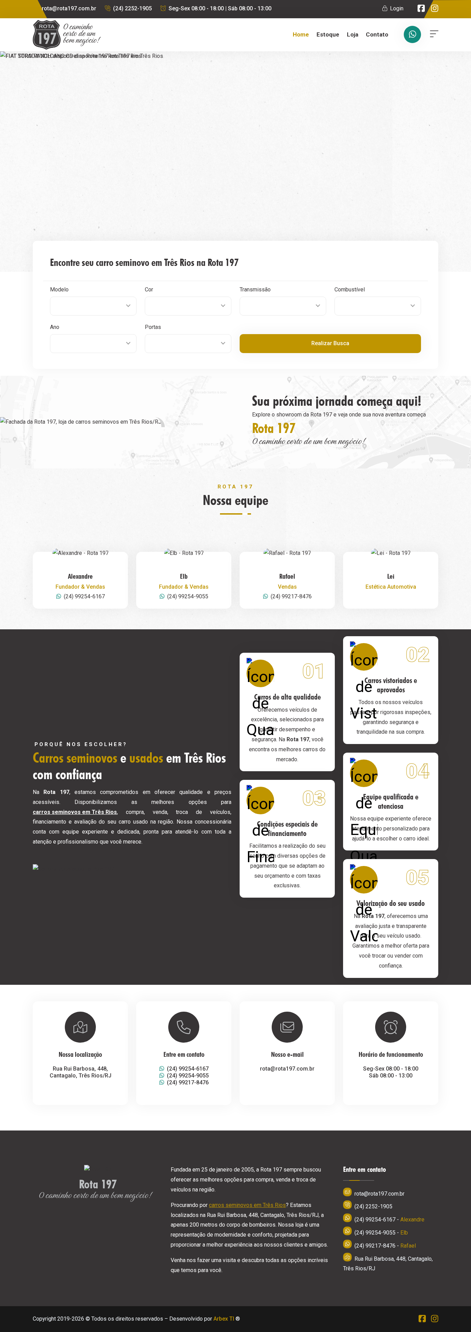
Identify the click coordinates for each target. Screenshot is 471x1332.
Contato (377, 34)
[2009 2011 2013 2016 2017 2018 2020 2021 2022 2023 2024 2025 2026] (93, 343)
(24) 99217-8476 (291, 596)
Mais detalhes (435, 227)
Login (396, 8)
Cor (149, 289)
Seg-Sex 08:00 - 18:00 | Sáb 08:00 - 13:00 (220, 8)
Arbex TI (223, 1318)
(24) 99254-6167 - (389, 1219)
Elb (184, 576)
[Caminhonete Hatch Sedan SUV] (93, 306)
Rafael (287, 576)
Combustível (349, 289)
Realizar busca (330, 343)
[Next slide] (270, 161)
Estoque (328, 34)
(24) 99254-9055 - (381, 1232)
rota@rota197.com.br (69, 8)
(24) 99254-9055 (187, 596)
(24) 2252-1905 (132, 8)
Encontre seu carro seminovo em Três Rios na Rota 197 (144, 262)
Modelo (59, 289)
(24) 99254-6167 (84, 596)
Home (301, 34)
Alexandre (80, 576)
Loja (352, 34)
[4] (188, 343)
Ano (54, 327)
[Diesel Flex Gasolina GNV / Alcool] (377, 306)
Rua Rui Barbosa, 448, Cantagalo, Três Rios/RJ (388, 1264)
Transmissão (255, 289)
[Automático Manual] (283, 306)
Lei (390, 576)
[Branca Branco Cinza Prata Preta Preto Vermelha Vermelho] (188, 306)
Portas (153, 327)
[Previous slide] (12, 161)
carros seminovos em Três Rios (75, 812)
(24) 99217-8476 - (385, 1245)
